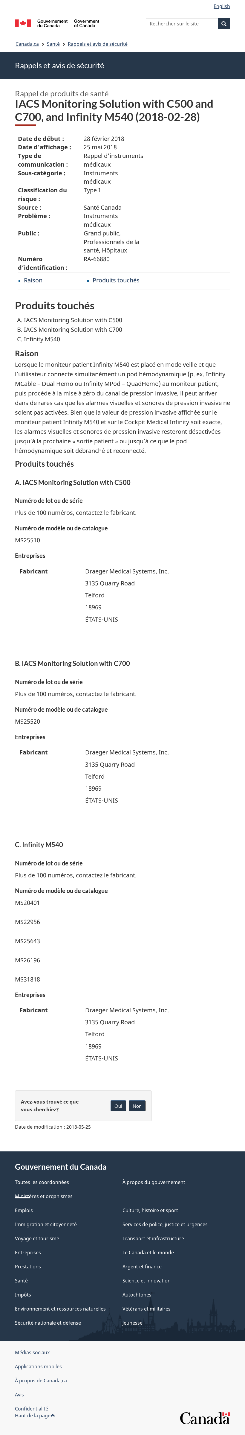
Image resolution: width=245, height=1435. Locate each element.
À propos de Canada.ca (41, 1380)
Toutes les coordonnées (42, 1182)
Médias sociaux (32, 1352)
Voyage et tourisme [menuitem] (37, 1238)
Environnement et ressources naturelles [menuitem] (60, 1308)
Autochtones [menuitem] (136, 1294)
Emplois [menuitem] (24, 1210)
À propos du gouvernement (153, 1182)
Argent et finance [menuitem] (142, 1266)
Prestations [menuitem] (28, 1266)
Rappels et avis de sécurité (98, 44)
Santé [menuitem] (21, 1280)
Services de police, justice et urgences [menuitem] (165, 1224)
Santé (53, 44)
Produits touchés (116, 280)
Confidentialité (31, 1408)
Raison (33, 280)
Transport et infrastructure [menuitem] (153, 1238)
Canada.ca (27, 44)
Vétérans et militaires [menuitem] (146, 1308)
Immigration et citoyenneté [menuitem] (46, 1224)
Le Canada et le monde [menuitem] (148, 1252)
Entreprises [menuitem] (28, 1252)
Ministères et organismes (44, 1196)
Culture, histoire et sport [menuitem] (150, 1210)
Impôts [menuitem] (23, 1294)
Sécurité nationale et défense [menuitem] (48, 1323)
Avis (19, 1394)
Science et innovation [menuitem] (146, 1280)
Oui (118, 1106)
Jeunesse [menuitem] (132, 1323)
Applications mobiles (38, 1366)
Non (137, 1106)
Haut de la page (32, 1415)
